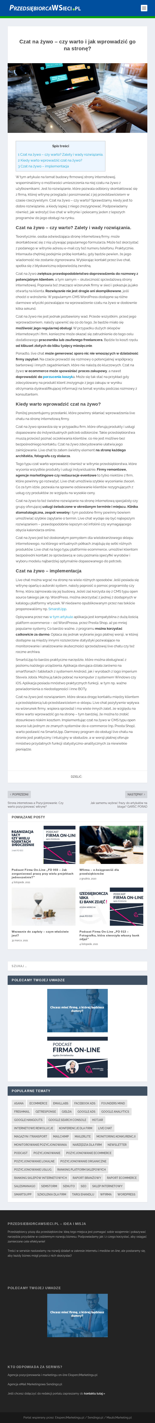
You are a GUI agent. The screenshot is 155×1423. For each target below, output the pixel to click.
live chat (105, 1128)
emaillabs (60, 1103)
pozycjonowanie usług (32, 1169)
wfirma (106, 1194)
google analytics (115, 1111)
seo (83, 1186)
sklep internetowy (107, 1186)
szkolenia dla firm (51, 1194)
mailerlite (83, 1136)
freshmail (22, 1111)
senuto (69, 1186)
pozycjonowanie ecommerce (88, 1153)
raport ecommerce (122, 1178)
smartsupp (22, 1194)
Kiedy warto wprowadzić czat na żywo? (50, 160)
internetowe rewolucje (33, 1128)
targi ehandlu (83, 1194)
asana (19, 1103)
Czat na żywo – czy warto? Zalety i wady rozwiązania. (60, 154)
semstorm (49, 1186)
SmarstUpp (57, 609)
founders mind (113, 1103)
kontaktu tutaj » (94, 1393)
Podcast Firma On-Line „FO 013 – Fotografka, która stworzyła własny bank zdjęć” (109, 935)
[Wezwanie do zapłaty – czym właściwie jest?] (43, 907)
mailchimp (61, 1136)
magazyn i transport (30, 1136)
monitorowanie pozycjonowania (40, 1144)
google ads (86, 1111)
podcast (21, 1153)
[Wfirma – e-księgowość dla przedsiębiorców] (111, 845)
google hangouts (28, 1120)
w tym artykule (61, 617)
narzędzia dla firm (87, 1144)
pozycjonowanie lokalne (34, 1161)
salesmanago (24, 1186)
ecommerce (38, 1103)
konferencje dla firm (75, 1128)
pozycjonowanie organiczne (83, 1161)
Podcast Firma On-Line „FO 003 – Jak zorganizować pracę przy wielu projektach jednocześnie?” (42, 873)
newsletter (117, 1144)
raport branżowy (87, 1178)
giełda (67, 1111)
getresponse (46, 1111)
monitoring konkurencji (116, 1136)
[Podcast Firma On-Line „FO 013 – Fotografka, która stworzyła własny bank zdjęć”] (111, 907)
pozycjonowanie (47, 1153)
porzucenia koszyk (58, 377)
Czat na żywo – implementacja (43, 166)
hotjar (97, 1120)
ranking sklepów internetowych (40, 1178)
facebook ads (84, 1103)
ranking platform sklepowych (81, 1169)
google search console (67, 1120)
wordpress (126, 1194)
